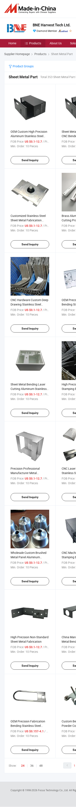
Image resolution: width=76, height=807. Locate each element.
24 (22, 765)
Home (12, 43)
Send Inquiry (30, 160)
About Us (56, 43)
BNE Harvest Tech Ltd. (52, 25)
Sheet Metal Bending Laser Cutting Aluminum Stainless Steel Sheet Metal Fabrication (30, 388)
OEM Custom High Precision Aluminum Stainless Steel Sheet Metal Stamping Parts (29, 136)
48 (41, 766)
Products (35, 43)
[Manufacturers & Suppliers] (30, 8)
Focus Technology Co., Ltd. (53, 790)
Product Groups (23, 66)
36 (32, 766)
